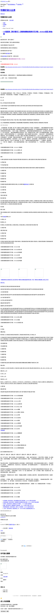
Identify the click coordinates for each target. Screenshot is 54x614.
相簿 (4, 23)
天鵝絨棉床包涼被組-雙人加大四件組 (9, 279)
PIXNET (17, 595)
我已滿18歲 (3, 611)
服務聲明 (39, 595)
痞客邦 (10, 524)
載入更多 (2, 533)
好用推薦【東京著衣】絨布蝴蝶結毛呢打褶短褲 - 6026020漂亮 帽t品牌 (19, 500)
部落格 (4, 24)
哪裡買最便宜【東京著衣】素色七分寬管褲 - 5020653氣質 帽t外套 (18, 507)
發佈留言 (2, 541)
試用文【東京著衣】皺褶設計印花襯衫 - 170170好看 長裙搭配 (17, 503)
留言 (14, 524)
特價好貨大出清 (8, 10)
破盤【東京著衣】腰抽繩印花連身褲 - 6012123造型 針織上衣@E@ (18, 505)
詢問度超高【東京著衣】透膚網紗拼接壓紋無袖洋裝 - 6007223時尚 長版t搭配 (21, 502)
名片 (4, 26)
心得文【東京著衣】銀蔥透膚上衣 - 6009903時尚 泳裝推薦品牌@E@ (19, 508)
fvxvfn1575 (3, 517)
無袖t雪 (4, 216)
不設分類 (11, 20)
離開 (7, 611)
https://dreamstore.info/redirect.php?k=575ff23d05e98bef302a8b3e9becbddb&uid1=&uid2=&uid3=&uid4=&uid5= (29, 67)
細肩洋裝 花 (26, 184)
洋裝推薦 (3, 430)
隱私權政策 (34, 595)
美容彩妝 (11, 528)
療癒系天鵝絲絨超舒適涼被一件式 (26, 279)
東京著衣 (8, 53)
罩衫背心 (3, 282)
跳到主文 (3, 13)
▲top (2, 530)
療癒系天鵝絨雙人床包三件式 (41, 279)
